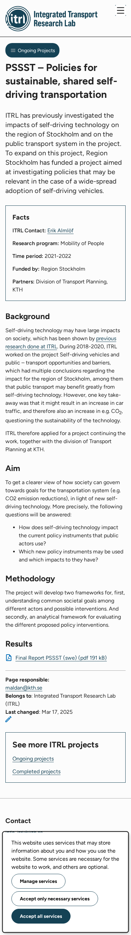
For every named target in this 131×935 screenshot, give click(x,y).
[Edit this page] (8, 719)
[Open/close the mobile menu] (120, 10)
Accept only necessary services (55, 899)
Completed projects (36, 771)
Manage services (38, 881)
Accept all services (41, 916)
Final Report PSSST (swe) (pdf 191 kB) (61, 658)
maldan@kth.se (23, 688)
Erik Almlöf (60, 230)
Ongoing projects (33, 758)
